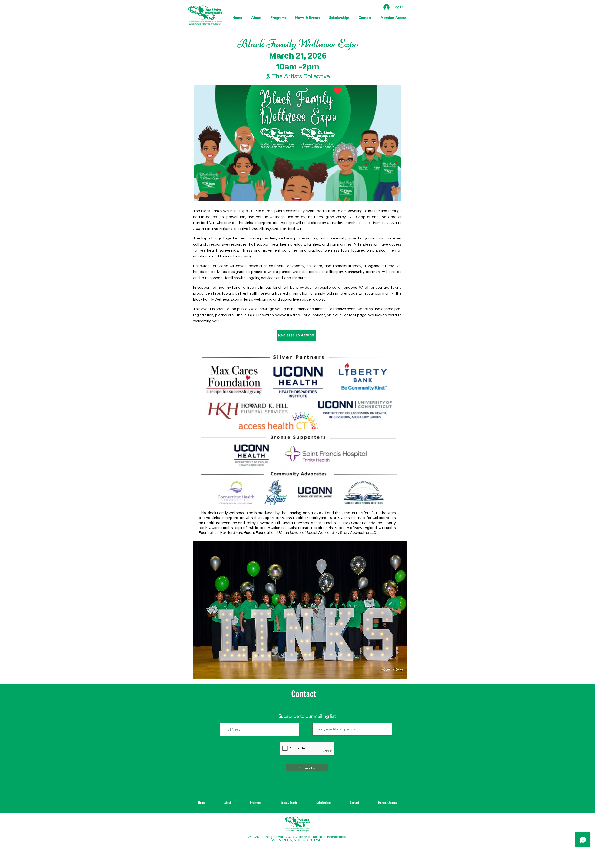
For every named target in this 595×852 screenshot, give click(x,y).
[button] (307, 17)
